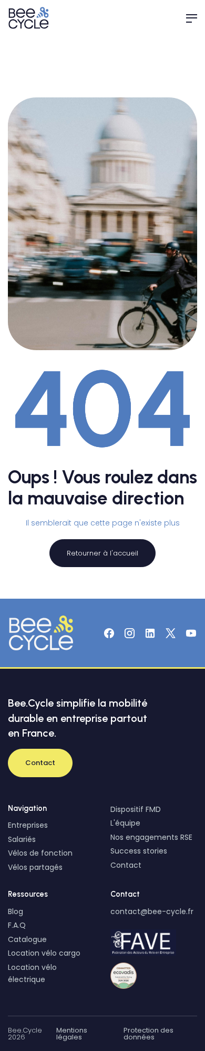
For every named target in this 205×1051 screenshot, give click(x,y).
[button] (186, 17)
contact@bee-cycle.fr (151, 911)
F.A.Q (17, 925)
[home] (30, 17)
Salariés (22, 839)
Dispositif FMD (135, 809)
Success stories (138, 851)
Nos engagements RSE (151, 837)
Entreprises (28, 825)
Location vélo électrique (32, 973)
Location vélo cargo (44, 953)
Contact (125, 865)
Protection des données (148, 1033)
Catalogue (27, 939)
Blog (15, 911)
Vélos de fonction (40, 853)
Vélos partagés (35, 867)
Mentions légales (71, 1033)
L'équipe (125, 823)
